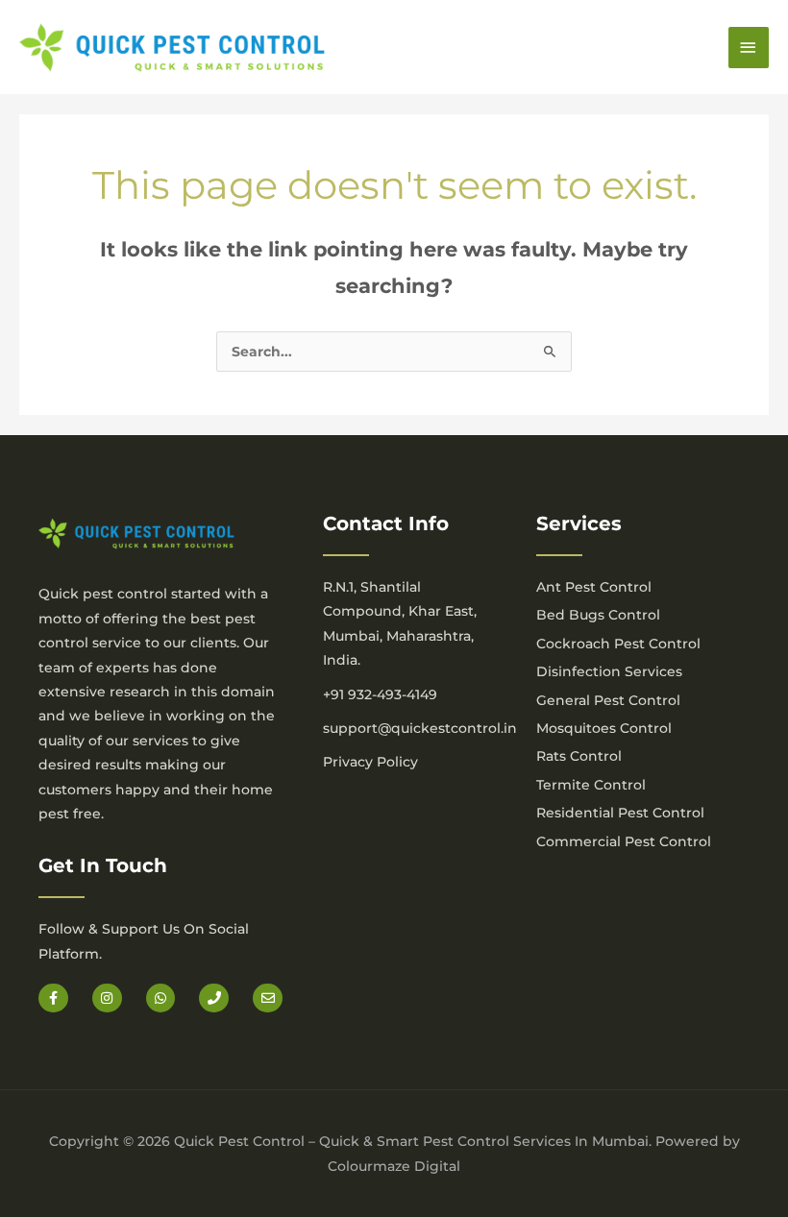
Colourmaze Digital (394, 1166)
